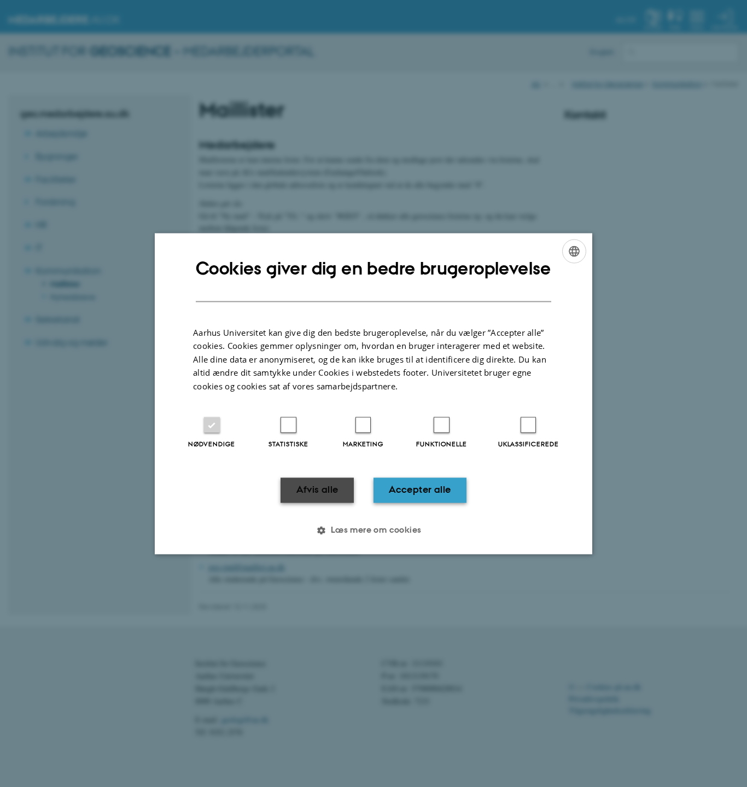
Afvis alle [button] (317, 490)
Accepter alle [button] (420, 490)
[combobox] (574, 251)
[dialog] (373, 393)
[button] (373, 530)
